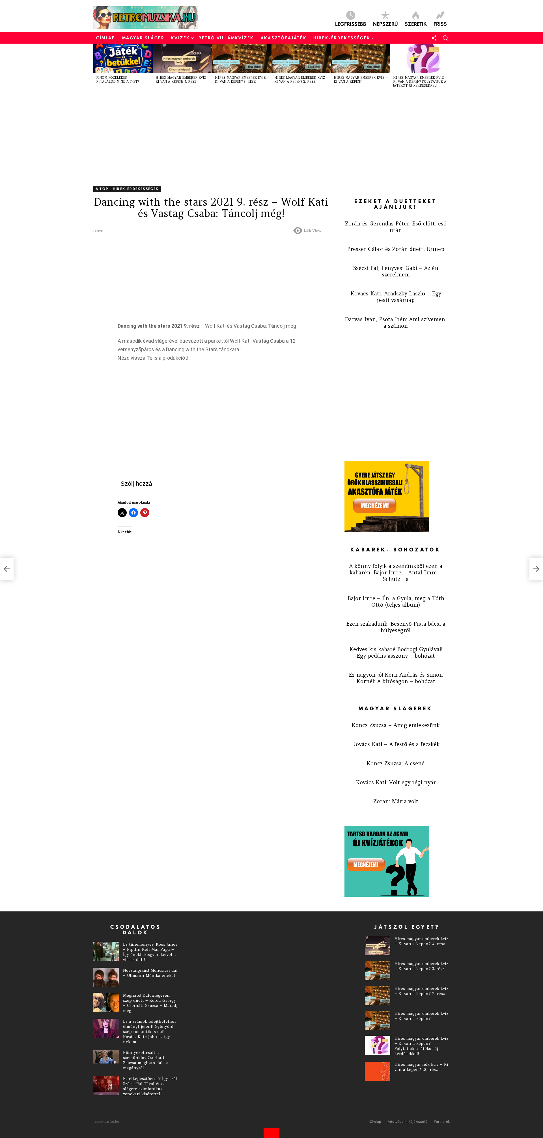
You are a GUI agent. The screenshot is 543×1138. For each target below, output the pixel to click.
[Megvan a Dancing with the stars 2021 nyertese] (536, 569)
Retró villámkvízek (226, 38)
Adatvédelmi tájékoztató (407, 1122)
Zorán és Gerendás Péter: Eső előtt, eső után (396, 226)
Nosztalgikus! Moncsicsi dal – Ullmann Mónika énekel (150, 973)
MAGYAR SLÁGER (143, 38)
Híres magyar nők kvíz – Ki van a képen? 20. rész (421, 1067)
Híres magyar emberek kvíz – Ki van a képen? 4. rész (182, 80)
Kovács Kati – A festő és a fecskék (396, 744)
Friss (440, 23)
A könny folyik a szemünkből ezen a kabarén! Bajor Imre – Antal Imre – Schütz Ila (395, 572)
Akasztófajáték (284, 38)
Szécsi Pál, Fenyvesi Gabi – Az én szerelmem (395, 271)
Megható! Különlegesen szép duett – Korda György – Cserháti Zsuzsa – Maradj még (150, 1003)
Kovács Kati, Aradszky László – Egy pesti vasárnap (395, 296)
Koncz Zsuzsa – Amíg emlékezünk (396, 725)
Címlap (105, 38)
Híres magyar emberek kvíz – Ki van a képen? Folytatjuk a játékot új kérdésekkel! (420, 82)
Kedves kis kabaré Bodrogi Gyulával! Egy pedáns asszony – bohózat (395, 652)
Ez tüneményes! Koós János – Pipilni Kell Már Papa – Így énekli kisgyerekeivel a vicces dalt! (150, 952)
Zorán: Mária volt (395, 801)
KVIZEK (180, 38)
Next (447, 68)
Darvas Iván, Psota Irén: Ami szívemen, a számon (396, 322)
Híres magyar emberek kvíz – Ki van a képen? (360, 80)
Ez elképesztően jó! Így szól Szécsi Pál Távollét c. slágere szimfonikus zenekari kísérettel (150, 1086)
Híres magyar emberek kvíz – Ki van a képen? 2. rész (301, 80)
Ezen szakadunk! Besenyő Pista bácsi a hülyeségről (395, 627)
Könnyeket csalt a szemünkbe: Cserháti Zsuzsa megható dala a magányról (146, 1060)
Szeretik (416, 23)
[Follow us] (434, 38)
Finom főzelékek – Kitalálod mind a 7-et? (117, 80)
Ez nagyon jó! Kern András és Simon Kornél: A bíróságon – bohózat (396, 678)
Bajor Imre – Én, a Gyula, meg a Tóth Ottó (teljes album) (395, 601)
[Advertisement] (263, 134)
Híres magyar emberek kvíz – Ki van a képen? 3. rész (242, 80)
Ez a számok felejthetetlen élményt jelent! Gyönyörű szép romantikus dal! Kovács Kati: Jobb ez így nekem (149, 1031)
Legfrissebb (350, 23)
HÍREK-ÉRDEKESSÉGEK (341, 38)
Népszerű (385, 23)
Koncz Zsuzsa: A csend (396, 763)
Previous (96, 68)
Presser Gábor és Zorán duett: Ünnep (395, 249)
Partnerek (442, 1122)
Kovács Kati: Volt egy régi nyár (396, 782)
